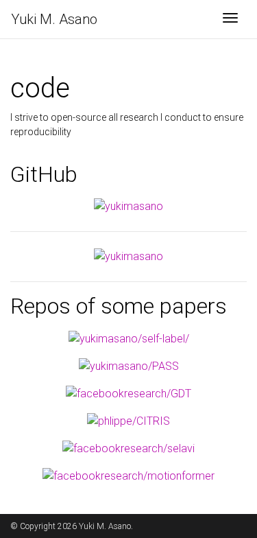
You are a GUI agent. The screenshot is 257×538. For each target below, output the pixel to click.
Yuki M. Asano (54, 19)
